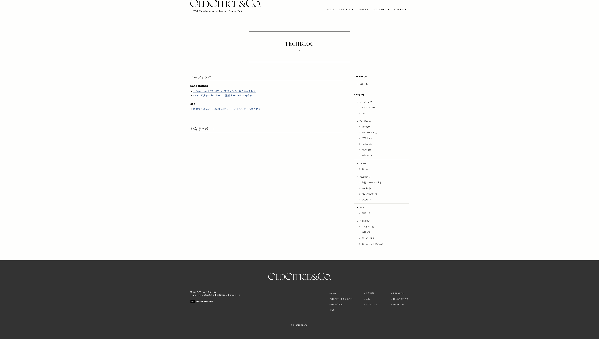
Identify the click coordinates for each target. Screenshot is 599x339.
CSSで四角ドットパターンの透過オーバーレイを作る (222, 95)
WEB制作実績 (336, 304)
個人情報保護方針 (401, 299)
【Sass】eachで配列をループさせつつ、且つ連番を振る (224, 91)
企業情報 (370, 293)
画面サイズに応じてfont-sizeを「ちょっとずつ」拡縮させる (227, 108)
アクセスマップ (373, 304)
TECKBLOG (398, 304)
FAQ (332, 310)
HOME (333, 293)
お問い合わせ (399, 293)
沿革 (368, 299)
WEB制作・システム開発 (341, 299)
